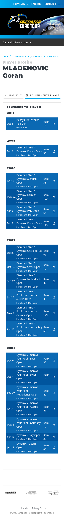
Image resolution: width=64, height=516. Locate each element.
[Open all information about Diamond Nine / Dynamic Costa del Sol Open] (54, 252)
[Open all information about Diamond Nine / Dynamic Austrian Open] (54, 180)
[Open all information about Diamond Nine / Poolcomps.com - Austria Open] (54, 297)
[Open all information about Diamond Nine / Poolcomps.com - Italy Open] (54, 329)
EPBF (5, 56)
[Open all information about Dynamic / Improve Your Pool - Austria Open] (54, 408)
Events (20, 4)
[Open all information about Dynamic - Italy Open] (54, 437)
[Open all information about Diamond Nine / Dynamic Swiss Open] (54, 267)
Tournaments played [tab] (44, 95)
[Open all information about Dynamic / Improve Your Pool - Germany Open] (54, 424)
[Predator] (32, 492)
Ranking (36, 4)
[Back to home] (25, 21)
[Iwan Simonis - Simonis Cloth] (53, 492)
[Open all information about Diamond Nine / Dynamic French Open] (54, 151)
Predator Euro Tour (46, 56)
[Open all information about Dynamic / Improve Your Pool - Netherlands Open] (54, 392)
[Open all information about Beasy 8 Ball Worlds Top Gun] (54, 123)
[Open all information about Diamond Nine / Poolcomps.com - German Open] (54, 313)
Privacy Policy (39, 508)
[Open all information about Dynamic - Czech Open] (54, 447)
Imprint (25, 508)
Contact (50, 4)
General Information (15, 42)
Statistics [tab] (15, 95)
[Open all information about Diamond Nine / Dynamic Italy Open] (54, 211)
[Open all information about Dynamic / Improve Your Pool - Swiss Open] (54, 376)
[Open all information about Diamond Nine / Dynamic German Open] (54, 196)
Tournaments (20, 56)
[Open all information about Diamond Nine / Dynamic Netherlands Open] (54, 281)
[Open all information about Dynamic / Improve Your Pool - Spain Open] (54, 360)
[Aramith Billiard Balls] (11, 492)
